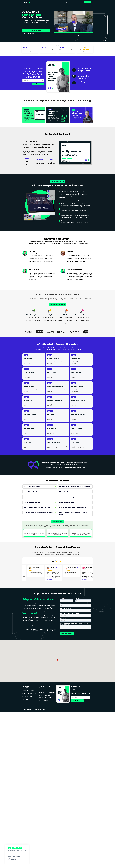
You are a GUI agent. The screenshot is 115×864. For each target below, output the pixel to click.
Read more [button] (44, 579)
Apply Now (75, 2)
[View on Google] (25, 568)
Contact (81, 2)
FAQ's (61, 2)
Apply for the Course (36, 30)
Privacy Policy (33, 709)
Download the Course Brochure (57, 304)
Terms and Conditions (26, 709)
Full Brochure (87, 2)
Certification (48, 2)
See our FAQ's (31, 33)
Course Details (56, 2)
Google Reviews (68, 2)
